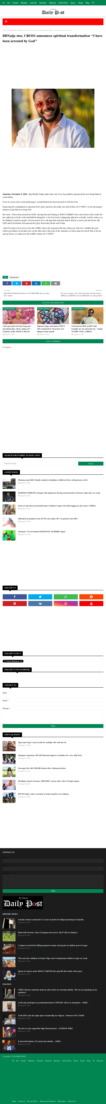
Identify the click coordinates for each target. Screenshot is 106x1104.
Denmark (42, 2)
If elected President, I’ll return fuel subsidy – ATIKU (39, 1041)
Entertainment (12, 30)
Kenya (73, 2)
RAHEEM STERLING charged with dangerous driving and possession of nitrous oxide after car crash (59, 492)
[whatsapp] (66, 597)
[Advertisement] (53, 69)
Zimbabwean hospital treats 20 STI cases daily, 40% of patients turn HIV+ (48, 518)
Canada (15, 2)
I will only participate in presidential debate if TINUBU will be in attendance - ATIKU (53, 1002)
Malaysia (52, 2)
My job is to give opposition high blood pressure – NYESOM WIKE (45, 1028)
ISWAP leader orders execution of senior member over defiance (43, 794)
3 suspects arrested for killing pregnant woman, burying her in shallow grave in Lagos (52, 945)
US (4, 2)
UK (8, 2)
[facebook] (15, 597)
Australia (33, 2)
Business (100, 1061)
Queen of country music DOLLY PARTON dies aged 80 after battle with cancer (50, 971)
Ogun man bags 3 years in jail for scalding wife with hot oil (42, 742)
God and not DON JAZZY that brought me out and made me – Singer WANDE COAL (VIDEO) (87, 329)
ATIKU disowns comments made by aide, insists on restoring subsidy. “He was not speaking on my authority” (57, 991)
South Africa (63, 2)
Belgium (24, 2)
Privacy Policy (32, 1101)
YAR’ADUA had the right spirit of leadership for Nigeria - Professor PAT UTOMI (51, 1015)
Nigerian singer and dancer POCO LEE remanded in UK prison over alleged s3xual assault (51, 329)
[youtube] (91, 603)
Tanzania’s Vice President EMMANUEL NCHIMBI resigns (41, 531)
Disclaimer (62, 1101)
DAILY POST (21, 1056)
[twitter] (40, 597)
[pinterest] (15, 603)
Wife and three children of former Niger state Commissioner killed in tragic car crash (52, 958)
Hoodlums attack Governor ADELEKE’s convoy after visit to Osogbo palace (48, 781)
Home (4, 30)
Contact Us (72, 1101)
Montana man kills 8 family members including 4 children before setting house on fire (53, 480)
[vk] (40, 603)
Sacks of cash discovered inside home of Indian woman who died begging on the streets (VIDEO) (57, 505)
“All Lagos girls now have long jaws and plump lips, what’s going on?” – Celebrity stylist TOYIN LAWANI (17, 329)
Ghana (80, 2)
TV (93, 2)
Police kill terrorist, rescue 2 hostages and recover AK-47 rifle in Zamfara (47, 932)
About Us (21, 1101)
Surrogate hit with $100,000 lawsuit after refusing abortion (42, 768)
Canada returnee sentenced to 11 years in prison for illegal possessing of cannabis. (51, 919)
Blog (87, 2)
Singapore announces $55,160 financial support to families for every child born (50, 755)
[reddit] (91, 597)
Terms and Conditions (48, 1101)
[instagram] (66, 603)
